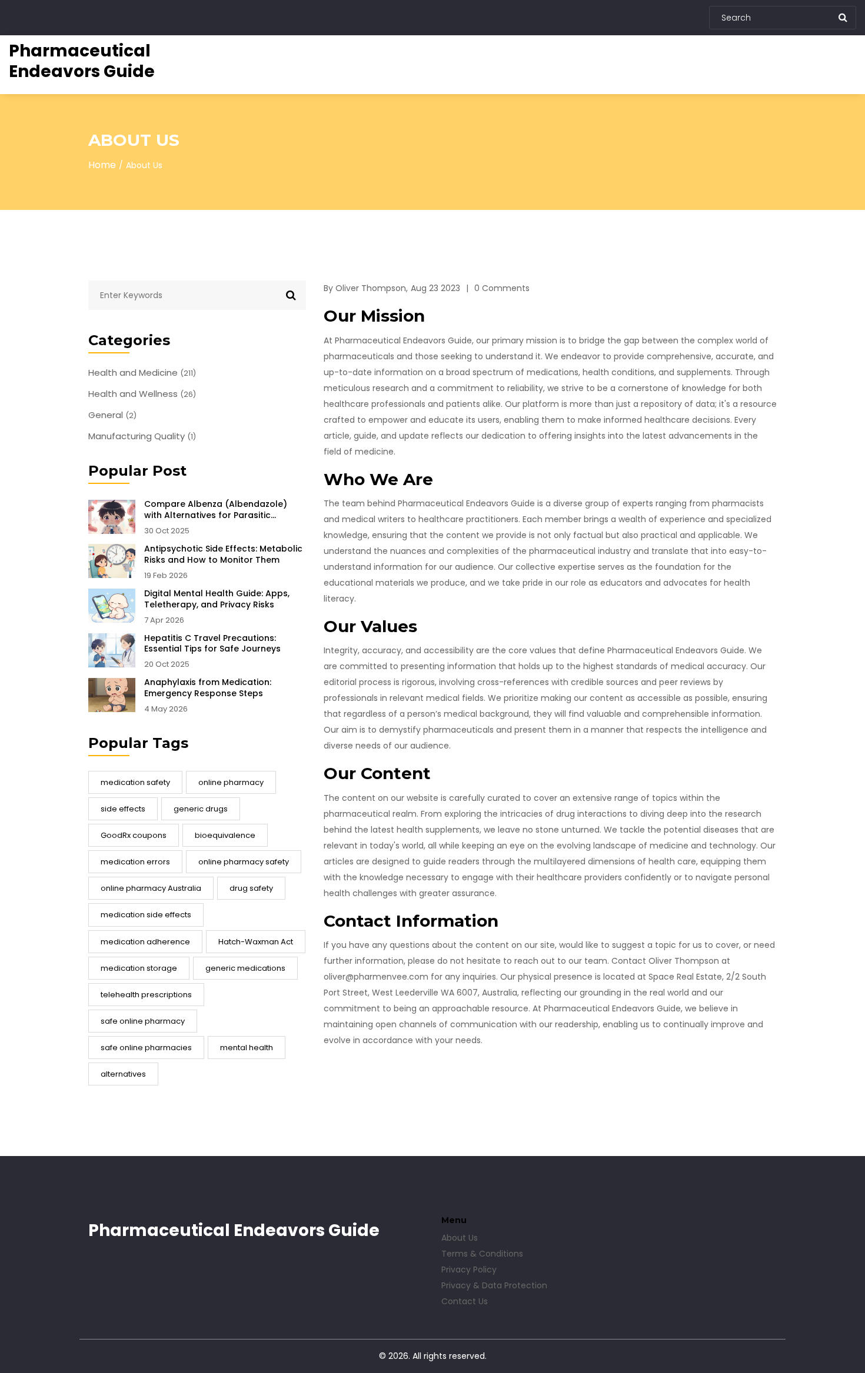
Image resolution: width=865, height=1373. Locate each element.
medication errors (135, 861)
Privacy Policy (469, 1269)
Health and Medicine (142, 373)
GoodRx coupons (134, 835)
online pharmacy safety (243, 861)
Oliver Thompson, (371, 288)
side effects (123, 808)
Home (102, 165)
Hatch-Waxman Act (255, 941)
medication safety (135, 782)
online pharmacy (231, 782)
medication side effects (146, 914)
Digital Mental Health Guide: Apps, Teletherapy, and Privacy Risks (217, 599)
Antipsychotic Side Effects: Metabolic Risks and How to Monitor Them (223, 554)
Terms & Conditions (482, 1254)
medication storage (139, 968)
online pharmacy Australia (151, 888)
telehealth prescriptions (146, 994)
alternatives (123, 1074)
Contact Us (464, 1301)
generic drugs (201, 808)
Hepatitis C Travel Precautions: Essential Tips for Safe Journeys (212, 644)
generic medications (245, 968)
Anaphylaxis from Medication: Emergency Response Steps (207, 688)
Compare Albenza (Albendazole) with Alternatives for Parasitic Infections (215, 510)
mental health (246, 1047)
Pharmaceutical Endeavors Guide (82, 61)
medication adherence (145, 941)
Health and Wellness (142, 394)
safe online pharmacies (146, 1047)
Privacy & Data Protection (494, 1285)
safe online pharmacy (143, 1021)
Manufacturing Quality (142, 436)
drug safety (251, 888)
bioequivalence (225, 835)
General (112, 415)
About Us (459, 1238)
